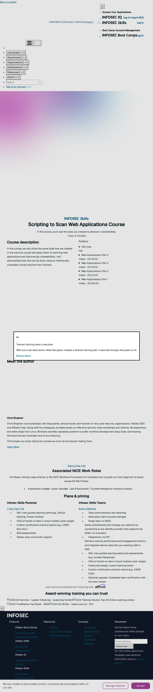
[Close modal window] (17, 337)
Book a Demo (42, 355)
